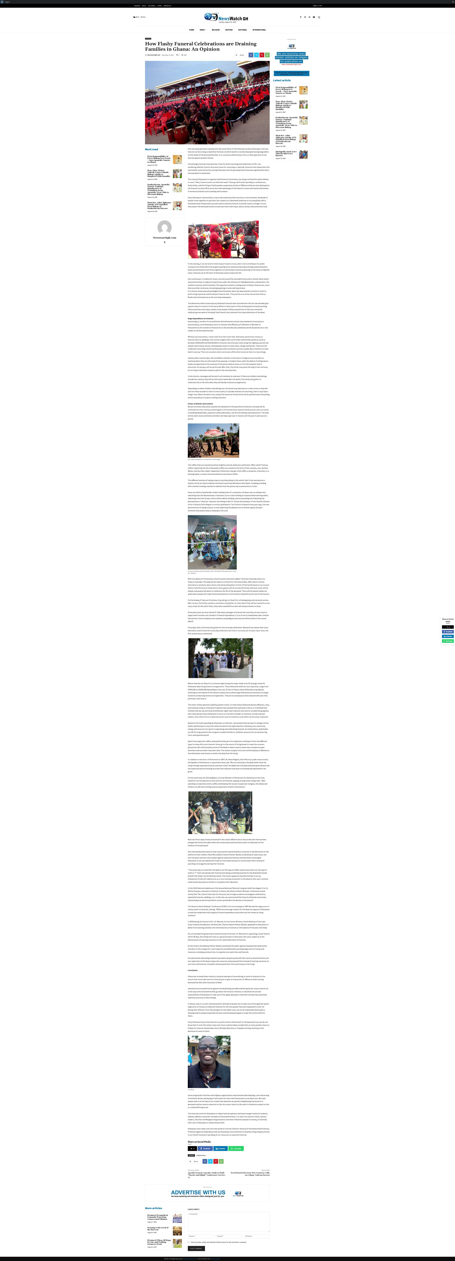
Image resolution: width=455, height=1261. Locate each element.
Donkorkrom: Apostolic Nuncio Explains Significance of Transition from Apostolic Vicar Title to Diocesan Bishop (158, 190)
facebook (206, 1148)
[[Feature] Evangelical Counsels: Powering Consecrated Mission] (177, 1218)
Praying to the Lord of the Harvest (157, 1229)
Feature (148, 38)
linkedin (222, 1148)
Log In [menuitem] (7, 2)
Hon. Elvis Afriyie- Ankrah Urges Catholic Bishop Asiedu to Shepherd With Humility (158, 173)
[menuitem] (2, 2)
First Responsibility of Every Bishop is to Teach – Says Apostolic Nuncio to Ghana (158, 159)
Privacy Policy (215, 1259)
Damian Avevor (201, 1155)
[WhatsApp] (267, 55)
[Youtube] (314, 17)
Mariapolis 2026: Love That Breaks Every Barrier (286, 154)
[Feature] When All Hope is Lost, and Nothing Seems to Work (159, 1242)
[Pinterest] (261, 55)
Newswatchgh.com (153, 55)
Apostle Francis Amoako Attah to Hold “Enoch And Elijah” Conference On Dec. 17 (207, 1175)
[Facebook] (300, 17)
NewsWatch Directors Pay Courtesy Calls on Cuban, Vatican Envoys (250, 1174)
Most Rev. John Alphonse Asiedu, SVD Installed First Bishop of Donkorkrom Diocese (159, 206)
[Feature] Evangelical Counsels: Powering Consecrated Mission (157, 1217)
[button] (319, 17)
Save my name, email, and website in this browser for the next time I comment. (219, 1242)
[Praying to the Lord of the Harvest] (177, 1230)
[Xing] (165, 242)
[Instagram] (305, 17)
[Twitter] (309, 17)
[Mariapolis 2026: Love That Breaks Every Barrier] (303, 154)
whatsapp (237, 1148)
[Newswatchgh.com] (164, 227)
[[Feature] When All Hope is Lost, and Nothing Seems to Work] (177, 1243)
